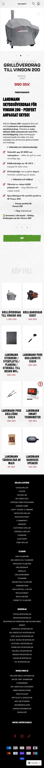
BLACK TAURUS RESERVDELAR (22, 640)
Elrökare (22, 535)
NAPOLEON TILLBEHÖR (22, 564)
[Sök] (33, 3)
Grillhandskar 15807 (32, 314)
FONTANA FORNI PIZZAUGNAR (22, 502)
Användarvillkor (22, 705)
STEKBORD (22, 578)
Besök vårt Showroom (22, 679)
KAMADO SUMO (22, 506)
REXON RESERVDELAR (22, 618)
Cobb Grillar (22, 542)
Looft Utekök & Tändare (22, 510)
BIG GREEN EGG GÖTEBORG (22, 687)
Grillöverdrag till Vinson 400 (11, 314)
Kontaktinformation (22, 709)
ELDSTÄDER (22, 539)
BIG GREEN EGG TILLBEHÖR (22, 560)
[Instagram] (22, 736)
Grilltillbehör (22, 556)
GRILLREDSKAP (22, 567)
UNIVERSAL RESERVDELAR (22, 629)
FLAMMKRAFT (22, 521)
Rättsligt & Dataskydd (22, 698)
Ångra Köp (22, 712)
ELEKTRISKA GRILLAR (22, 528)
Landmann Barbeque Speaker (32, 460)
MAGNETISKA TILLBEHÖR (22, 582)
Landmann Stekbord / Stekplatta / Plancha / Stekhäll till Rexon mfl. (11, 363)
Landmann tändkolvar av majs (11, 460)
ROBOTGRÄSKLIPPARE (22, 690)
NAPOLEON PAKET (22, 517)
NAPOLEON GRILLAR (22, 513)
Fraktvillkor (22, 694)
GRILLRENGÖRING (22, 575)
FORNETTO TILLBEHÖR (22, 600)
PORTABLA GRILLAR (22, 532)
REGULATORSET (22, 593)
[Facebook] (15, 736)
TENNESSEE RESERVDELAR (22, 647)
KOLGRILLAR (22, 495)
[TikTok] (29, 736)
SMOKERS (22, 524)
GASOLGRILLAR (22, 488)
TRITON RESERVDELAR (22, 614)
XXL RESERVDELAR (22, 662)
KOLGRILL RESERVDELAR (22, 651)
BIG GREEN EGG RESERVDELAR (22, 633)
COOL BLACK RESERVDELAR (22, 636)
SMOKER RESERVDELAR (22, 654)
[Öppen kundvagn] (39, 4)
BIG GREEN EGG (22, 499)
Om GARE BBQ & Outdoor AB (22, 676)
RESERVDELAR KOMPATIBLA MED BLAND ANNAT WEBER (22, 623)
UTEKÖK (22, 491)
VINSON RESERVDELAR (22, 658)
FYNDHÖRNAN (22, 683)
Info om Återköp (22, 701)
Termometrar (22, 586)
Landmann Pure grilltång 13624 (11, 414)
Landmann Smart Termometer (33, 414)
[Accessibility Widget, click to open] (40, 384)
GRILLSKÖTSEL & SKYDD (22, 589)
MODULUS (22, 571)
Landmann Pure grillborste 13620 (33, 358)
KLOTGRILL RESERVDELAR (22, 644)
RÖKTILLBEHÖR (22, 597)
